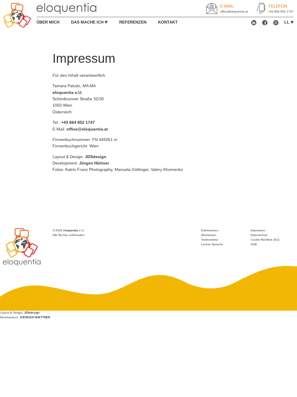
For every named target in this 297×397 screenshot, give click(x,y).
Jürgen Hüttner (94, 163)
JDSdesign (95, 156)
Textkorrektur (209, 239)
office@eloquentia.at (234, 11)
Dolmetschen (209, 230)
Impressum (258, 230)
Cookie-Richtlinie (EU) (265, 239)
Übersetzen (208, 235)
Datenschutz (259, 235)
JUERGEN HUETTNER (34, 317)
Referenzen (132, 22)
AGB (254, 244)
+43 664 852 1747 (281, 11)
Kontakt (168, 22)
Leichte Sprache (212, 244)
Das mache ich (87, 22)
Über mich (48, 22)
